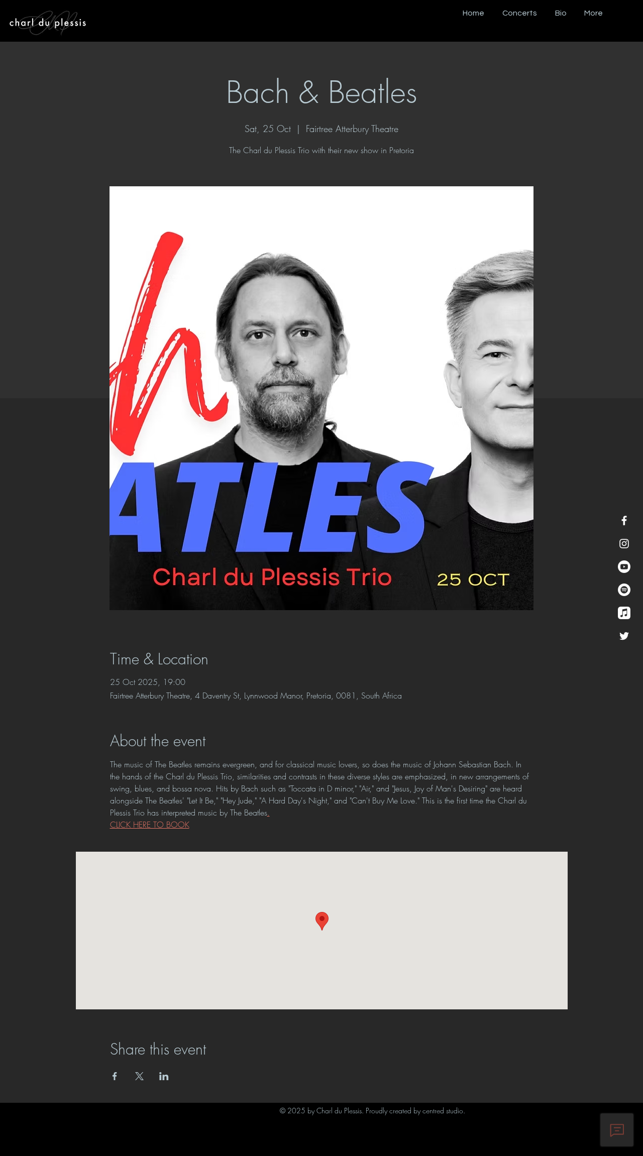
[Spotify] (624, 590)
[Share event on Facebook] (115, 1076)
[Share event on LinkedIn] (164, 1076)
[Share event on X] (139, 1076)
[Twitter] (624, 636)
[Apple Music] (624, 613)
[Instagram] (624, 543)
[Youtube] (624, 566)
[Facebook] (624, 520)
